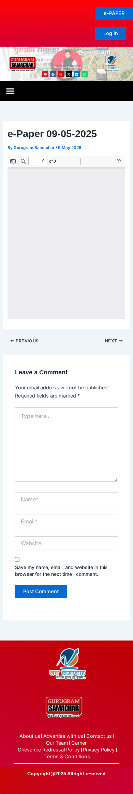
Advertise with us (63, 736)
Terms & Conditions (67, 757)
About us (29, 736)
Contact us (99, 736)
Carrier (79, 743)
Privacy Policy (99, 750)
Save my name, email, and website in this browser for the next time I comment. (61, 570)
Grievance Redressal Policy (49, 750)
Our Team (57, 743)
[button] (10, 90)
